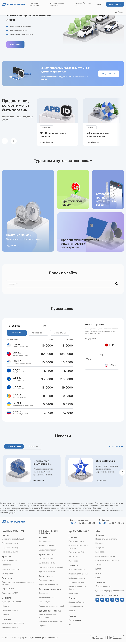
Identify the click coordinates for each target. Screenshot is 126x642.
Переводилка (8, 589)
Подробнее (15, 44)
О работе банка (14, 446)
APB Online (114, 4)
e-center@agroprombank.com (111, 591)
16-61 (73, 523)
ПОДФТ (98, 573)
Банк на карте (104, 586)
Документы (100, 547)
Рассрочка (6, 565)
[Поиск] (115, 283)
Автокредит (7, 573)
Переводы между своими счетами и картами (18, 583)
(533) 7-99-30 (116, 523)
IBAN (71, 624)
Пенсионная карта (10, 552)
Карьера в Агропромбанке (107, 560)
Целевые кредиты (47, 563)
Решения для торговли (78, 574)
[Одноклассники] (107, 600)
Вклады (5, 614)
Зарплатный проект (47, 550)
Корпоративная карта (48, 584)
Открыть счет (45, 541)
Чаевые (72, 611)
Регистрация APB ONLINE (13, 623)
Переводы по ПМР (10, 593)
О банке (98, 565)
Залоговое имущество (105, 556)
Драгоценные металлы (12, 602)
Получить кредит (47, 558)
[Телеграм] (122, 600)
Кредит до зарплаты (11, 569)
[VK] (97, 600)
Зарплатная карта (10, 543)
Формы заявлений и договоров (47, 615)
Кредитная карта (9, 560)
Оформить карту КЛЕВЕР (13, 539)
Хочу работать (108, 73)
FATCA (98, 569)
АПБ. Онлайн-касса (47, 597)
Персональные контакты (106, 539)
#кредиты (91, 127)
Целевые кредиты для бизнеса (78, 546)
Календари (100, 552)
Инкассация (44, 602)
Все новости (114, 446)
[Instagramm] (117, 600)
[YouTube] (102, 600)
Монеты (5, 606)
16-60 (102, 523)
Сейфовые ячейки (10, 610)
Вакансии (33, 446)
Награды (99, 543)
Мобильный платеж (77, 578)
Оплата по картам (76, 582)
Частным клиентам (34, 4)
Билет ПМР (73, 593)
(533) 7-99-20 (87, 523)
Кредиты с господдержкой (51, 567)
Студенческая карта (11, 547)
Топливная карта (46, 580)
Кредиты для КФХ (47, 571)
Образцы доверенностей (50, 621)
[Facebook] (112, 600)
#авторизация (46, 127)
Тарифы (42, 625)
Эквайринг (43, 593)
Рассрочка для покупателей (51, 606)
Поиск (120, 12)
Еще (99, 4)
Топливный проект (10, 627)
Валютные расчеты (47, 545)
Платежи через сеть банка (78, 588)
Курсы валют (75, 620)
